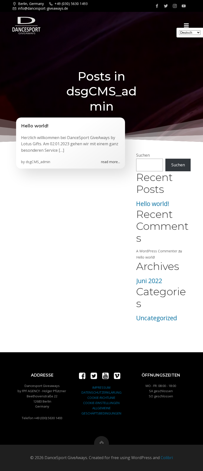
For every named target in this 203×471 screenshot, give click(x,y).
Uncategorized (156, 318)
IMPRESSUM (101, 387)
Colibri (167, 457)
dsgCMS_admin (38, 161)
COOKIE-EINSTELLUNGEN (101, 403)
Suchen (143, 155)
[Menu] (186, 25)
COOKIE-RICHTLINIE (101, 397)
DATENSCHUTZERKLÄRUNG (101, 392)
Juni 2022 (149, 281)
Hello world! (152, 204)
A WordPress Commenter (156, 251)
